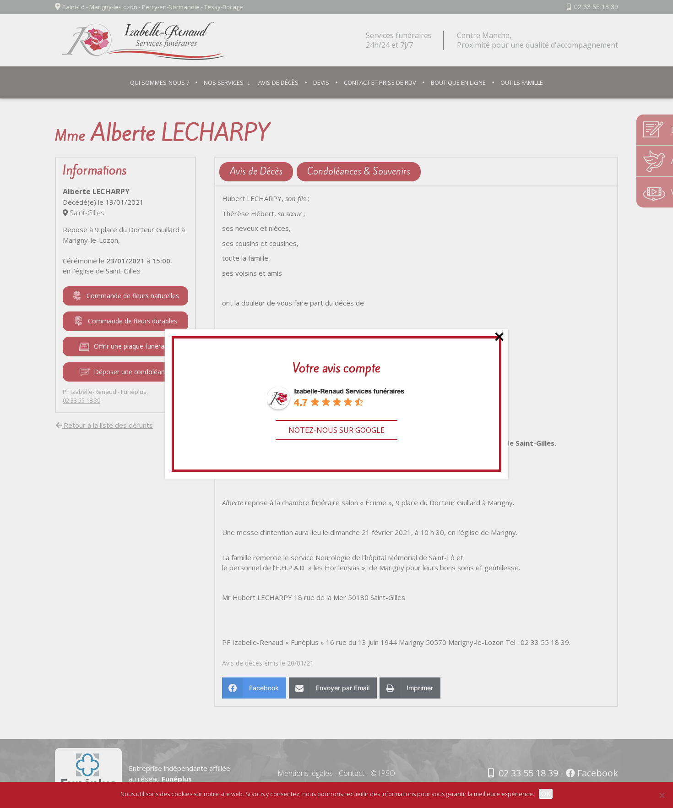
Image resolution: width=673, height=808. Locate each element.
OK (545, 793)
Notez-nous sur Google (336, 430)
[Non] (661, 795)
